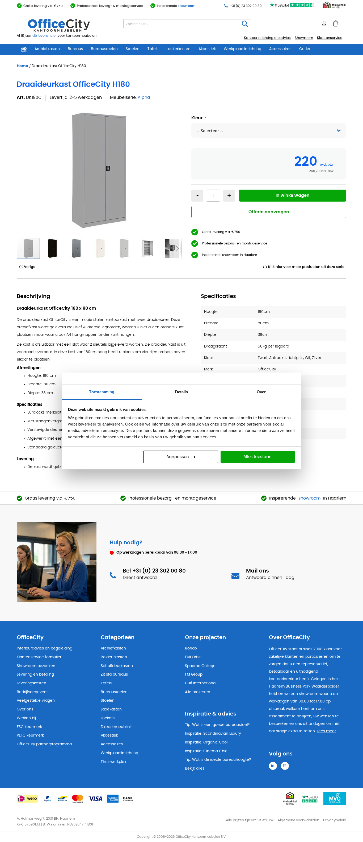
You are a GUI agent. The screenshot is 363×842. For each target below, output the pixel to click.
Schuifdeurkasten (117, 666)
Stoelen (133, 49)
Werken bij (26, 718)
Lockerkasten (178, 49)
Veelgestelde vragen (36, 700)
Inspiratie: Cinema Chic (206, 751)
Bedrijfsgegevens (32, 692)
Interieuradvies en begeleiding (44, 648)
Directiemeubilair (116, 727)
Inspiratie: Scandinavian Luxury (213, 733)
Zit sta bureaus (114, 674)
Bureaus (75, 49)
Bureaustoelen (104, 49)
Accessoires (280, 49)
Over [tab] (261, 392)
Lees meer (326, 731)
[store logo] (71, 25)
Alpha (144, 97)
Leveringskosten (31, 683)
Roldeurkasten (114, 657)
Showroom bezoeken (36, 666)
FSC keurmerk (29, 727)
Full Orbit (193, 657)
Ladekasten (111, 709)
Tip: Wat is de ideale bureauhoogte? (218, 760)
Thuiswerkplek (113, 762)
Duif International (200, 683)
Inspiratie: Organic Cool (206, 742)
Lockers (108, 718)
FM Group (193, 674)
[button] (53, 248)
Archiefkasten (47, 49)
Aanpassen (177, 457)
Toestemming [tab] (101, 392)
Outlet (304, 49)
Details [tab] (181, 392)
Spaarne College (200, 666)
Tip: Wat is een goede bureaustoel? (217, 725)
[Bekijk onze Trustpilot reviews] (292, 7)
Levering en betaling (35, 674)
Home (22, 65)
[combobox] (187, 23)
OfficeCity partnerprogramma (44, 744)
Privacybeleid (334, 820)
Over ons (25, 709)
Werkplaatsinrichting (242, 49)
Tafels (152, 49)
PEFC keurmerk (30, 735)
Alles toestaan (257, 457)
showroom (187, 5)
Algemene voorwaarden (298, 820)
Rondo (191, 648)
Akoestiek (207, 49)
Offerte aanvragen (268, 212)
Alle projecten (197, 692)
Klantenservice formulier (39, 657)
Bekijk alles (194, 768)
